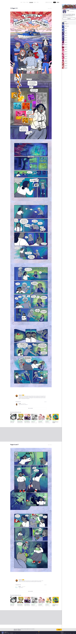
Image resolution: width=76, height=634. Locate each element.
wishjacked (20, 579)
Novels (27, 2)
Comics (24, 2)
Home (21, 2)
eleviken (20, 403)
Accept (59, 629)
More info (15, 629)
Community (31, 2)
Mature (35, 2)
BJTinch (20, 586)
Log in (54, 2)
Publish (58, 2)
